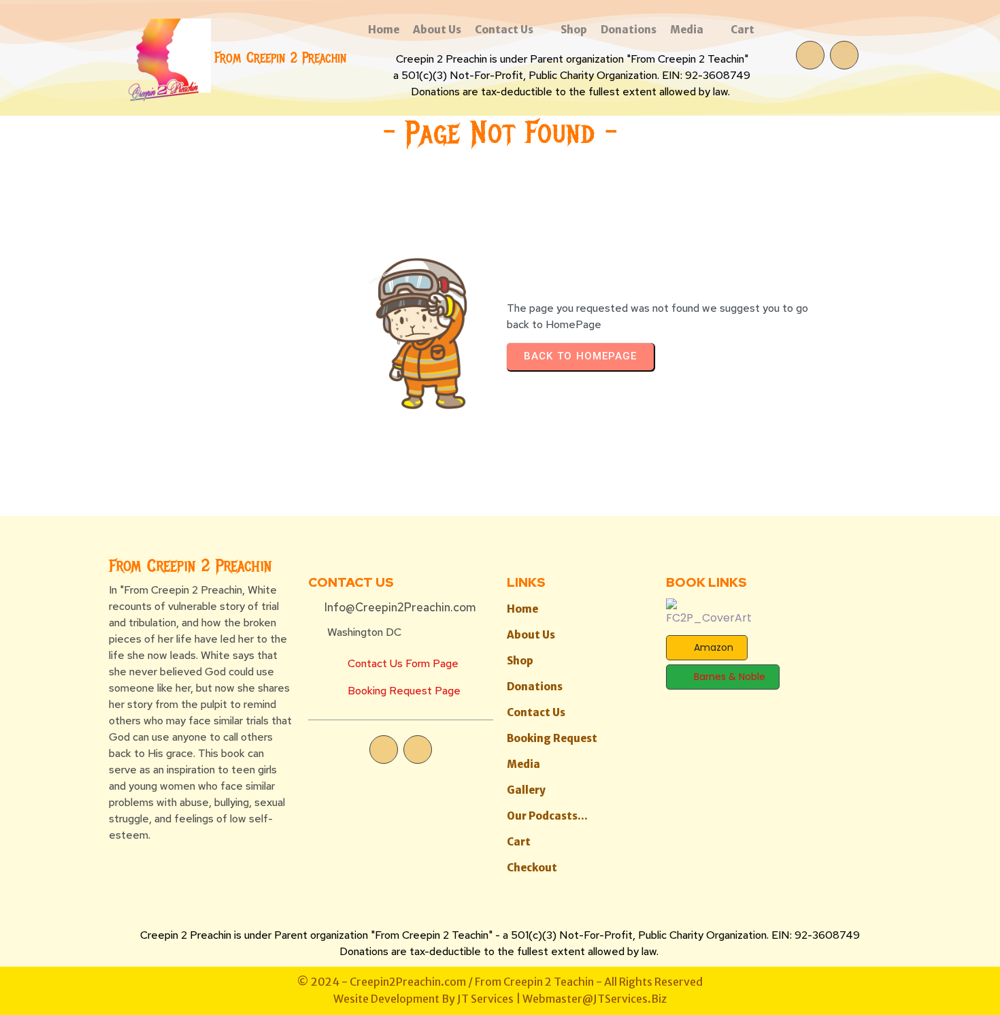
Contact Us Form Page (403, 663)
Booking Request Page (404, 690)
